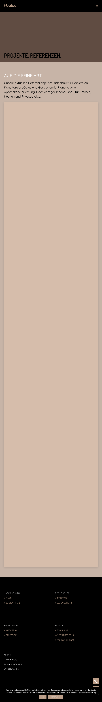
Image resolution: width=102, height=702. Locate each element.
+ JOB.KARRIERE (12, 602)
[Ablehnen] (98, 694)
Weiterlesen (55, 697)
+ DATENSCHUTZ (63, 602)
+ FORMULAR (61, 630)
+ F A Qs (8, 598)
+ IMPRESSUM (62, 598)
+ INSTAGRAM (11, 630)
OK (43, 697)
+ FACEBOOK (10, 635)
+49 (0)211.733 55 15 (64, 635)
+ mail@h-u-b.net (64, 639)
